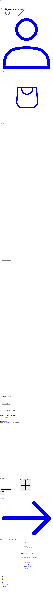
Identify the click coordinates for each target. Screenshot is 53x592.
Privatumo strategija (4, 586)
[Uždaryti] (0, 538)
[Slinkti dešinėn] (0, 400)
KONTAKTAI (27, 570)
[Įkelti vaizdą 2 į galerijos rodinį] (6, 404)
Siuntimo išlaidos (8, 422)
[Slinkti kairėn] (0, 398)
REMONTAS (27, 568)
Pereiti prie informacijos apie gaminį (5, 124)
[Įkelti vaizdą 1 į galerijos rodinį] (6, 403)
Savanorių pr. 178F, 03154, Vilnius (29, 553)
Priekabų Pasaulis (4, 584)
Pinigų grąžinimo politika (5, 587)
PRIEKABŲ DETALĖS (27, 566)
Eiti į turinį (1, 0)
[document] (26, 539)
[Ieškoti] (26, 13)
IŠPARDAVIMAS (27, 572)
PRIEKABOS (27, 564)
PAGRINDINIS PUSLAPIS (27, 562)
